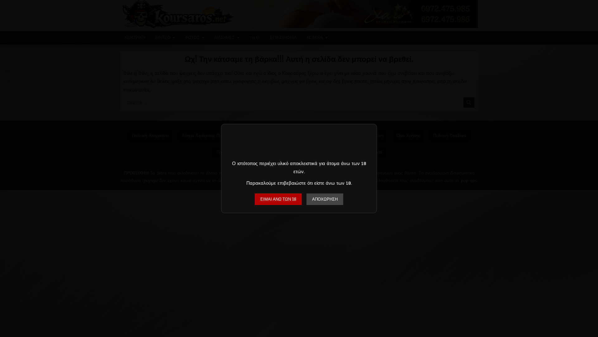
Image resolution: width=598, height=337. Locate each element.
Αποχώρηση (325, 199)
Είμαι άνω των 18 (278, 199)
